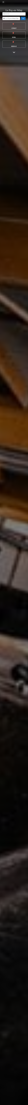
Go (24, 18)
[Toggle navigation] (3, 2)
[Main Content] (14, 52)
